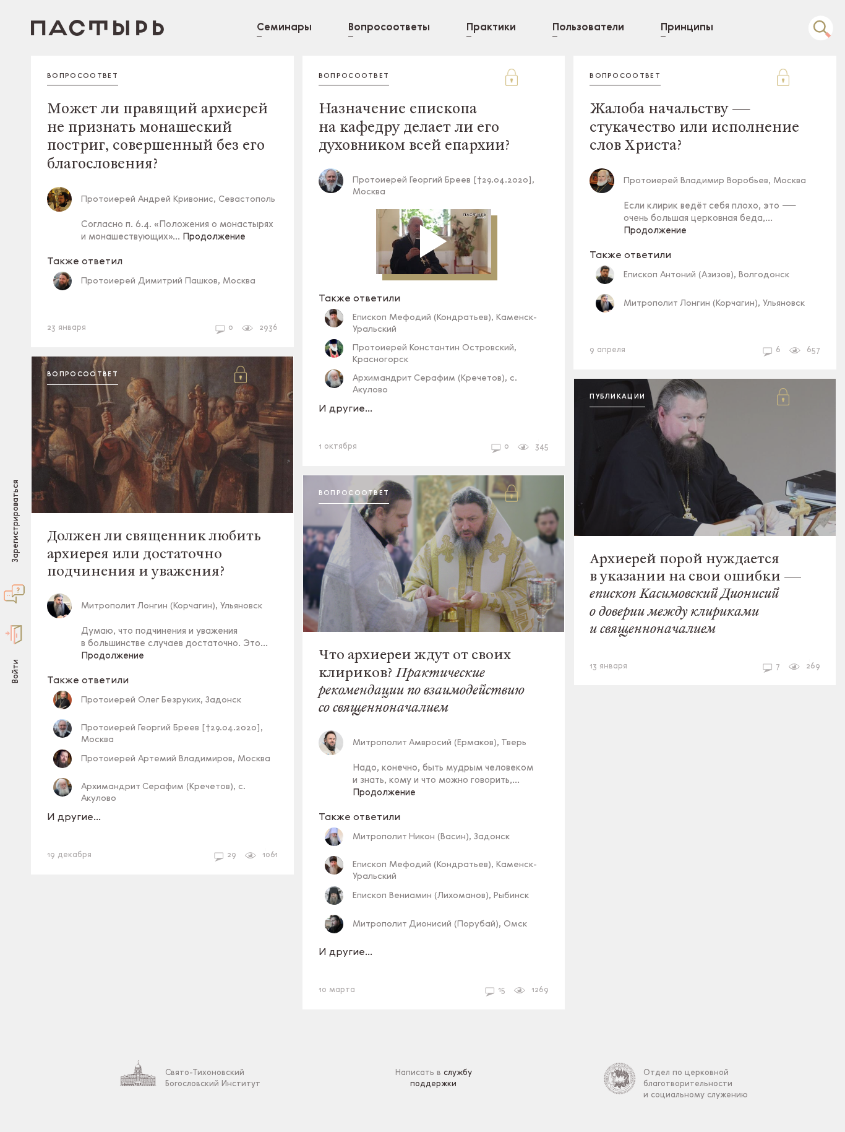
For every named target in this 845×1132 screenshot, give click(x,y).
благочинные (735, 346)
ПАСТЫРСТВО (352, 422)
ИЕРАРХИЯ (72, 851)
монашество (79, 324)
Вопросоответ (82, 76)
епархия (396, 443)
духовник (420, 422)
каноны (140, 324)
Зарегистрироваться (16, 520)
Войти (16, 671)
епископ (193, 324)
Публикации (617, 397)
